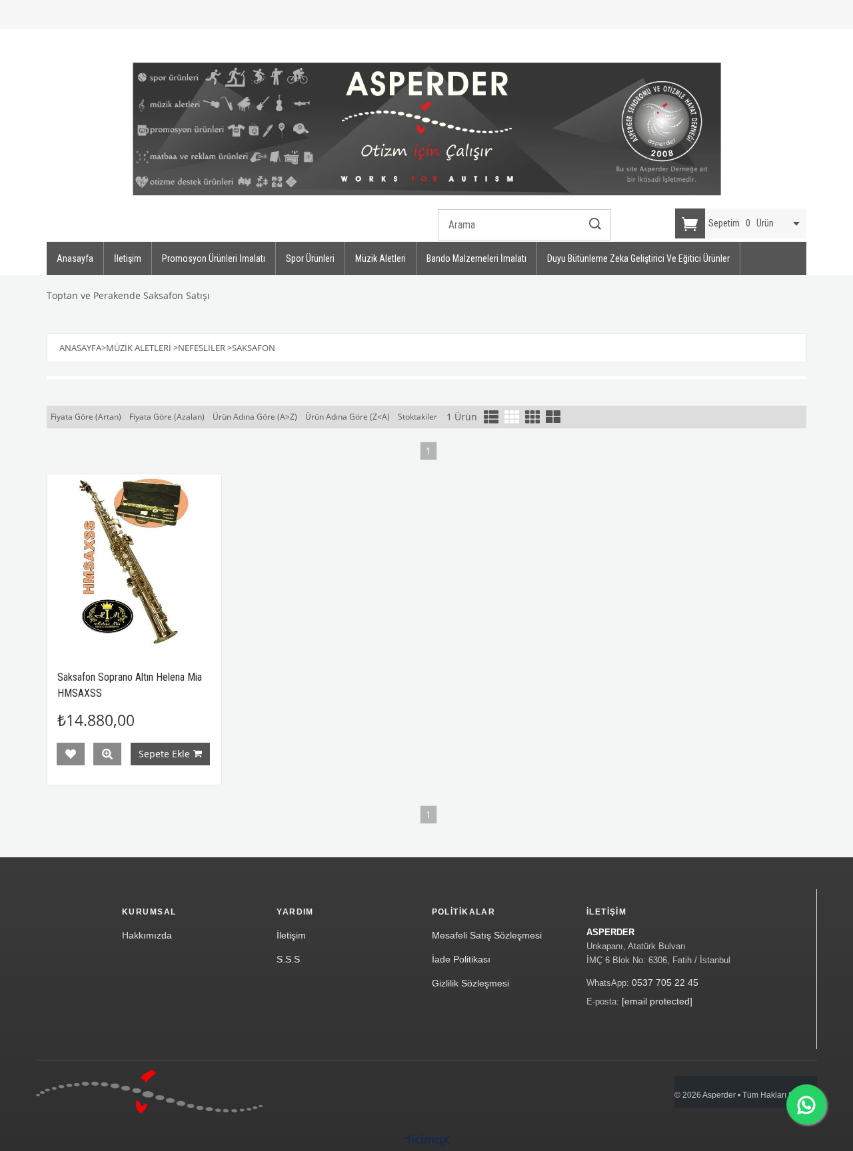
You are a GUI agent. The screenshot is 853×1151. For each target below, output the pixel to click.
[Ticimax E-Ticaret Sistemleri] (426, 1141)
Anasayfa (75, 258)
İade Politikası (461, 959)
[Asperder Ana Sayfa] (149, 1091)
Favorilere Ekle (71, 754)
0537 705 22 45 (665, 982)
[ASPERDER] (427, 129)
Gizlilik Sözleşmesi (470, 983)
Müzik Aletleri (380, 258)
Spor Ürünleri (310, 258)
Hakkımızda (147, 935)
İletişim (127, 258)
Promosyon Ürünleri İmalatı (213, 258)
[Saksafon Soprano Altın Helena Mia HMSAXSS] (134, 561)
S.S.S (288, 959)
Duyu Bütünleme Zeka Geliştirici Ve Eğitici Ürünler (638, 258)
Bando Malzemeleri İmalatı (476, 258)
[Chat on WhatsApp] (806, 1104)
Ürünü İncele (107, 754)
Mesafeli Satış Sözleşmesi (487, 935)
